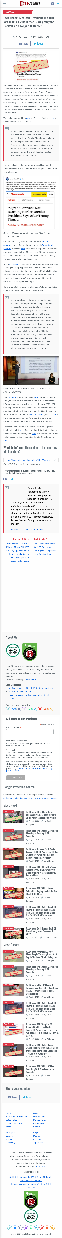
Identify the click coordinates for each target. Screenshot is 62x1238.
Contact (36, 1127)
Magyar (36, 1136)
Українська (38, 1143)
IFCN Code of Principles (17, 1116)
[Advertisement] (31, 597)
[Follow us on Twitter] (34, 709)
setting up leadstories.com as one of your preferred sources (30, 798)
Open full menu (4, 3)
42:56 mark (14, 264)
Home (8, 1113)
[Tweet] (58, 3)
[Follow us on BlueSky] (13, 709)
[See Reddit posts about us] (45, 709)
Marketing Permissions (16, 741)
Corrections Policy (14, 1123)
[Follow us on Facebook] (18, 709)
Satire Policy (11, 1120)
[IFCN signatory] (31, 1200)
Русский (37, 1139)
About (36, 1113)
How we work (39, 1116)
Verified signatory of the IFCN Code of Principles (31, 688)
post (28, 118)
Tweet (39, 43)
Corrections (38, 1123)
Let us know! (30, 680)
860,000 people (36, 414)
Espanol (9, 1136)
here (53, 118)
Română (10, 1139)
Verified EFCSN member (20, 691)
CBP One (12, 397)
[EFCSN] (31, 1216)
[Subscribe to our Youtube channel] (40, 709)
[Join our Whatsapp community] (29, 709)
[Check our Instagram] (24, 709)
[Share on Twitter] (12, 479)
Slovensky (10, 1143)
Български (11, 1132)
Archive (9, 1127)
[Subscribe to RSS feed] (50, 709)
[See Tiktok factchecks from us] (8, 709)
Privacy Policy (39, 1120)
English (36, 1132)
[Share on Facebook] (6, 479)
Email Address (13, 727)
